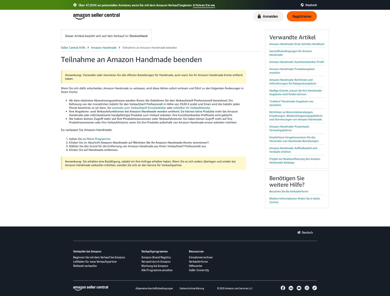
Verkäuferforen (198, 261)
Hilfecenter (196, 266)
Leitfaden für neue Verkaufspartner (95, 261)
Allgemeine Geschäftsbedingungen (154, 288)
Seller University (199, 270)
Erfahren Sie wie (204, 5)
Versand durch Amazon (156, 261)
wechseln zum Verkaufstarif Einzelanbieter (139, 107)
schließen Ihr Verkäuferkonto (191, 107)
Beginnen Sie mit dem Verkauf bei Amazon (99, 257)
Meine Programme (98, 138)
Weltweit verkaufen (85, 266)
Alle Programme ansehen (157, 270)
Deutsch (307, 232)
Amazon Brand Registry (156, 257)
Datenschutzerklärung (192, 288)
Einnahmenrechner (201, 257)
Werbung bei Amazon (154, 266)
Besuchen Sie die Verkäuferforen (288, 191)
